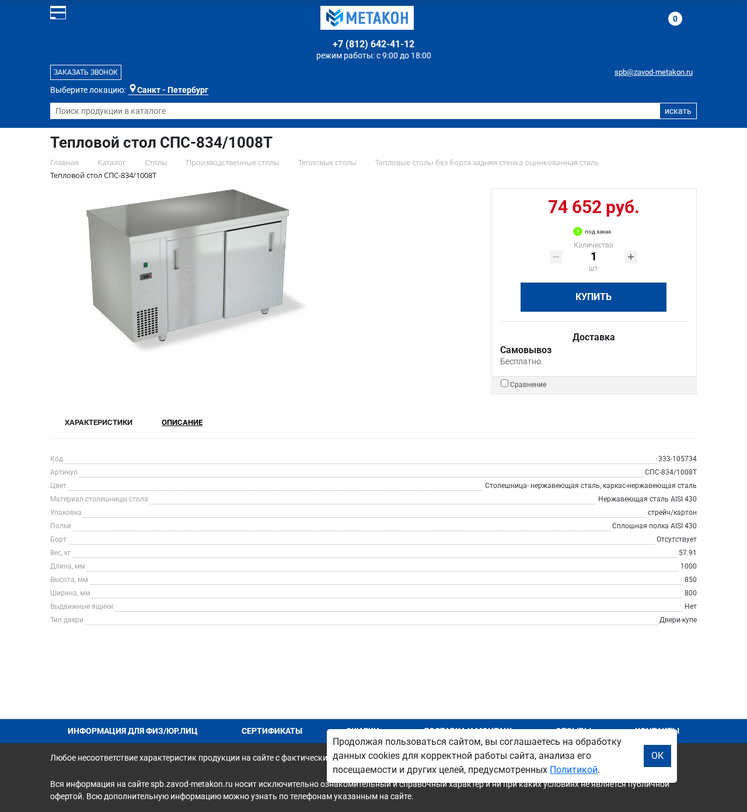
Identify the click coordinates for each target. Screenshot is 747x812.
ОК (657, 755)
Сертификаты (272, 731)
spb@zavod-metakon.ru (654, 72)
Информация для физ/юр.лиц (133, 731)
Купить (593, 296)
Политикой (574, 769)
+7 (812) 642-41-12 (373, 44)
